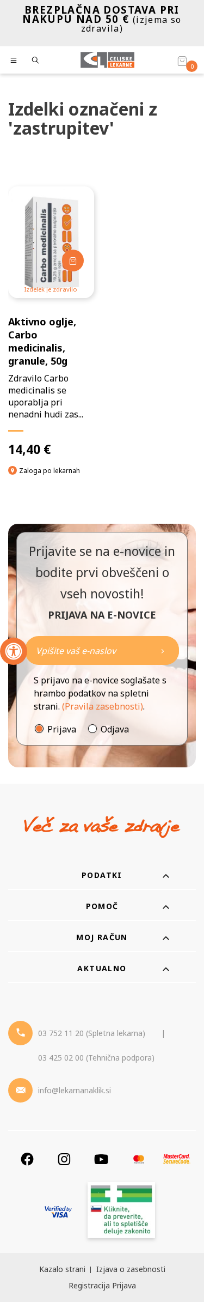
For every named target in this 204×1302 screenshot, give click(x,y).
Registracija (89, 1285)
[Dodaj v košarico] (73, 260)
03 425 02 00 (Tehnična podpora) (96, 1057)
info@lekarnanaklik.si (74, 1090)
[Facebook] (27, 1159)
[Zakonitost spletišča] (121, 1212)
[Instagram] (64, 1159)
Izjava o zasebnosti (130, 1269)
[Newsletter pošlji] (162, 650)
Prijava (61, 729)
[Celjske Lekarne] (107, 60)
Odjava (115, 729)
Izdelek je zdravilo (50, 289)
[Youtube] (101, 1159)
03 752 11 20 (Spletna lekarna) (91, 1033)
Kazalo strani (62, 1269)
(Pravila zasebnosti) (102, 706)
